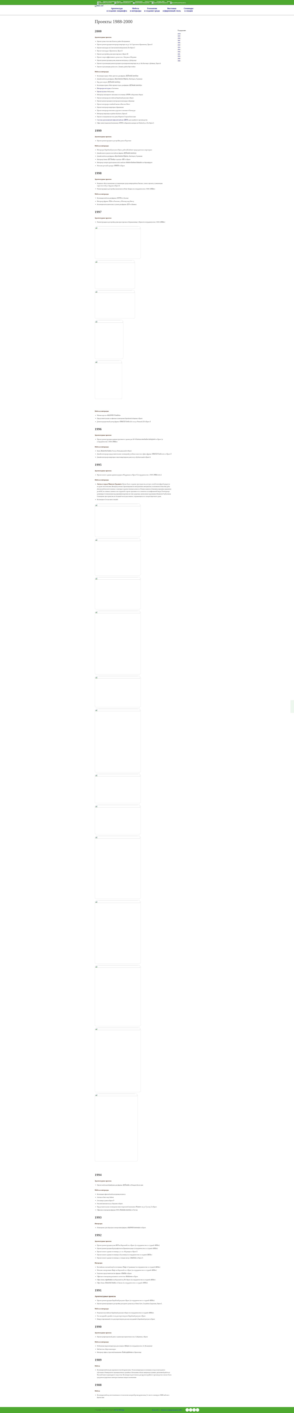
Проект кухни (101, 91)
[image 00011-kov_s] (147, 932)
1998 (179, 38)
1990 (179, 56)
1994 (179, 47)
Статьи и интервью (149, 1)
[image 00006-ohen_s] (147, 1060)
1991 (179, 54)
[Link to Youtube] (190, 1410)
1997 (179, 40)
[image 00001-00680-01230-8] (147, 243)
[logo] (99, 10)
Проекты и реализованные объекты (112, 1)
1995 (179, 45)
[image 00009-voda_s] (147, 996)
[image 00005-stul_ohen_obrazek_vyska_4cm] (147, 692)
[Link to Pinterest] (197, 1410)
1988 (179, 61)
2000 (179, 34)
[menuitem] (112, 1)
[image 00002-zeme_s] (147, 867)
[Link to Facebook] (194, 1410)
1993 (179, 49)
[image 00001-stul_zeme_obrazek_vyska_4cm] (147, 820)
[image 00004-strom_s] (147, 1128)
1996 (179, 42)
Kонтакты (169, 1)
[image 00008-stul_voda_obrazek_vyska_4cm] (147, 593)
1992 (179, 52)
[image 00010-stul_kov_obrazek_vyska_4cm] (147, 557)
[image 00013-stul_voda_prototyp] (147, 643)
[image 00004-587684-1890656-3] (147, 340)
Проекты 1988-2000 (114, 21)
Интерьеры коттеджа (104, 88)
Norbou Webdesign (119, 1410)
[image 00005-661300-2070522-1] (147, 380)
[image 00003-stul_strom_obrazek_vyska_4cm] (147, 789)
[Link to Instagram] (187, 1410)
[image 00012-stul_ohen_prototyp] (147, 741)
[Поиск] (197, 10)
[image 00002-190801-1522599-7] (147, 275)
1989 (179, 58)
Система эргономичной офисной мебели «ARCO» (113, 120)
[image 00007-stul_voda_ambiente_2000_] (147, 520)
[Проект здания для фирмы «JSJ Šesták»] (292, 706)
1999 (179, 36)
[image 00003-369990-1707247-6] (147, 305)
